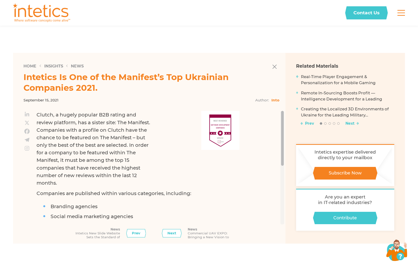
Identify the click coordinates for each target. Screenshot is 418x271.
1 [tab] (321, 124)
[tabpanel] (345, 98)
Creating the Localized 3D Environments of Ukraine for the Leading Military (345, 112)
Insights (53, 66)
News (77, 66)
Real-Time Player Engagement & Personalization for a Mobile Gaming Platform (338, 80)
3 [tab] (330, 124)
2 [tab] (325, 124)
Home (29, 66)
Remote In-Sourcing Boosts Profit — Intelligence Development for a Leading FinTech (341, 96)
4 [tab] (334, 124)
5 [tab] (338, 124)
